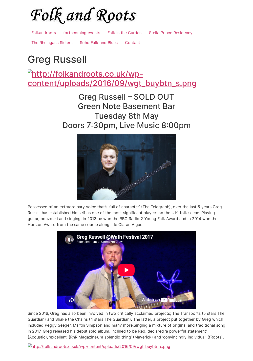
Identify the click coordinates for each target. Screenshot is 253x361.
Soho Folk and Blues (99, 42)
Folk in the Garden (124, 32)
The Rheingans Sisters (51, 42)
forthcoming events (81, 32)
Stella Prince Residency (170, 32)
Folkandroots (43, 32)
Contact (132, 42)
